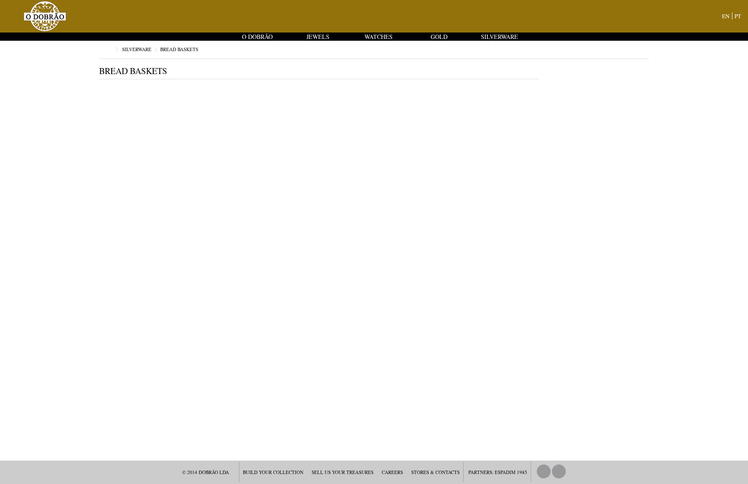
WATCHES (378, 36)
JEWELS (317, 36)
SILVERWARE (499, 36)
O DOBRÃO (257, 36)
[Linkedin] (559, 471)
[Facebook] (544, 471)
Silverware (137, 49)
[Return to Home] (108, 49)
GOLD (439, 36)
